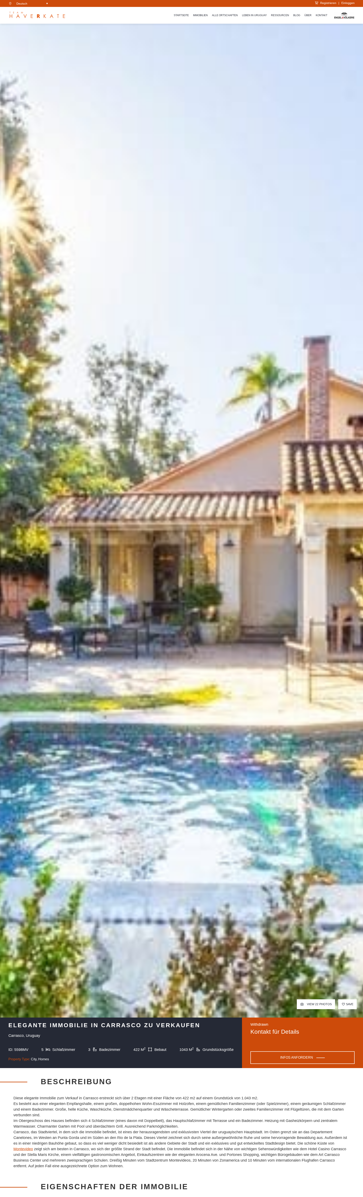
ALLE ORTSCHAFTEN (225, 15)
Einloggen (348, 3)
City (34, 1059)
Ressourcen (280, 15)
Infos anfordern (296, 1057)
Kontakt (321, 15)
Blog (296, 15)
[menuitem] (32, 3)
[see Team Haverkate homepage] (37, 15)
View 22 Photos (319, 1004)
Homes (43, 1059)
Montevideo (23, 1149)
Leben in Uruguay (254, 15)
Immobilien (200, 15)
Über (308, 15)
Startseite (181, 15)
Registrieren (327, 3)
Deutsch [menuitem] (21, 3)
